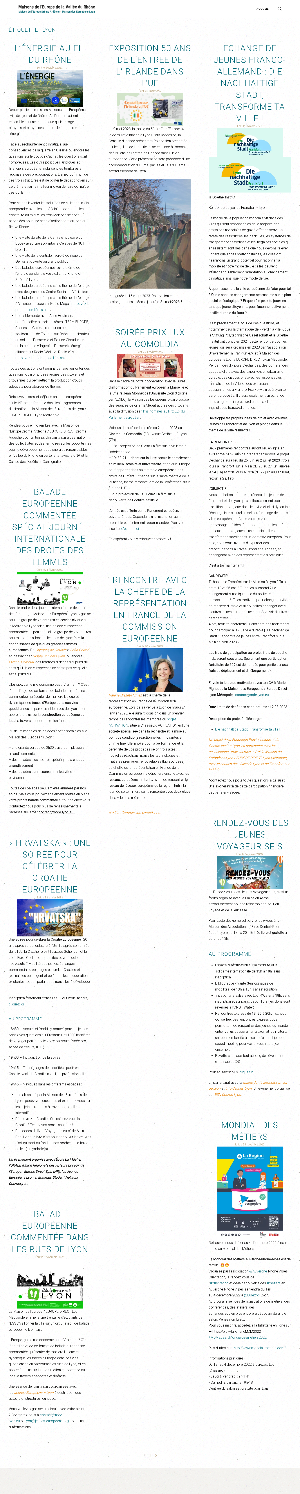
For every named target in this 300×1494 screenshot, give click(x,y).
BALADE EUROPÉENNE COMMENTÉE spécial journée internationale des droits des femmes (50, 527)
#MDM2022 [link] (217, 1337)
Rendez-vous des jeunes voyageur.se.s (250, 834)
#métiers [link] (273, 1283)
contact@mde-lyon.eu (252, 695)
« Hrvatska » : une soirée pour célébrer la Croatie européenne (50, 866)
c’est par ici (130, 529)
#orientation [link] (219, 1283)
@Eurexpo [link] (252, 1295)
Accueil (263, 8)
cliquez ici (246, 1072)
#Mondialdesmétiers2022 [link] (247, 1337)
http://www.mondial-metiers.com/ (260, 1348)
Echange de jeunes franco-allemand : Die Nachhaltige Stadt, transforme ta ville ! (250, 83)
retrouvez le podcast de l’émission (41, 358)
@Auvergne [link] (258, 1271)
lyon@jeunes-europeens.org (47, 1421)
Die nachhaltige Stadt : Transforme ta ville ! (247, 729)
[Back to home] (56, 9)
